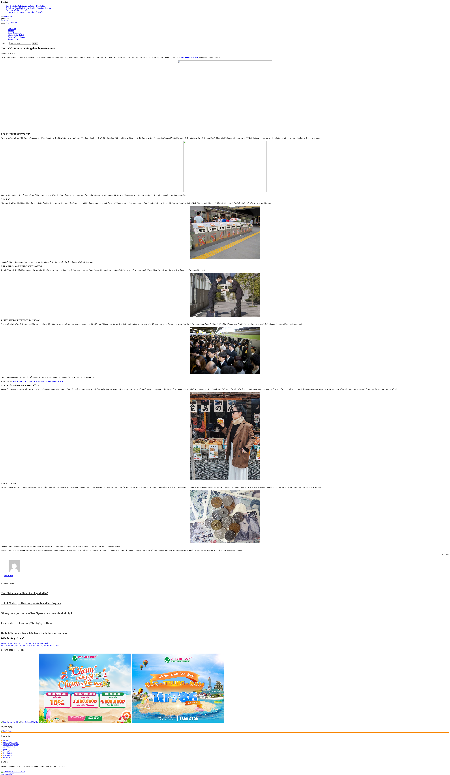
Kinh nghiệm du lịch (10, 743)
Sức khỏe (6, 757)
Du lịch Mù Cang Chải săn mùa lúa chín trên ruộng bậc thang (28, 8)
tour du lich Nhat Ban (189, 57)
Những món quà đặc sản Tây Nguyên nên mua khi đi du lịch (37, 613)
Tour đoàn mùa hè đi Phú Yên (17, 10)
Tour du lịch (13, 39)
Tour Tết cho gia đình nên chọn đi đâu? (24, 593)
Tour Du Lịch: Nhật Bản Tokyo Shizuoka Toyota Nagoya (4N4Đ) (38, 381)
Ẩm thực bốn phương (11, 745)
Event (5, 749)
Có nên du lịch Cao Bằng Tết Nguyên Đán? (26, 622)
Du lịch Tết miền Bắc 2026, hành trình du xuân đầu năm (34, 632)
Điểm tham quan (9, 747)
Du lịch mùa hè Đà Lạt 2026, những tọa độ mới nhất (25, 6)
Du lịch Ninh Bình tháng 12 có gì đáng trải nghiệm (24, 12)
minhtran (4, 53)
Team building (8, 753)
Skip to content (8, 16)
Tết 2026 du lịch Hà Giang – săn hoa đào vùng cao (31, 603)
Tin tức (5, 741)
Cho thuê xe (7, 751)
